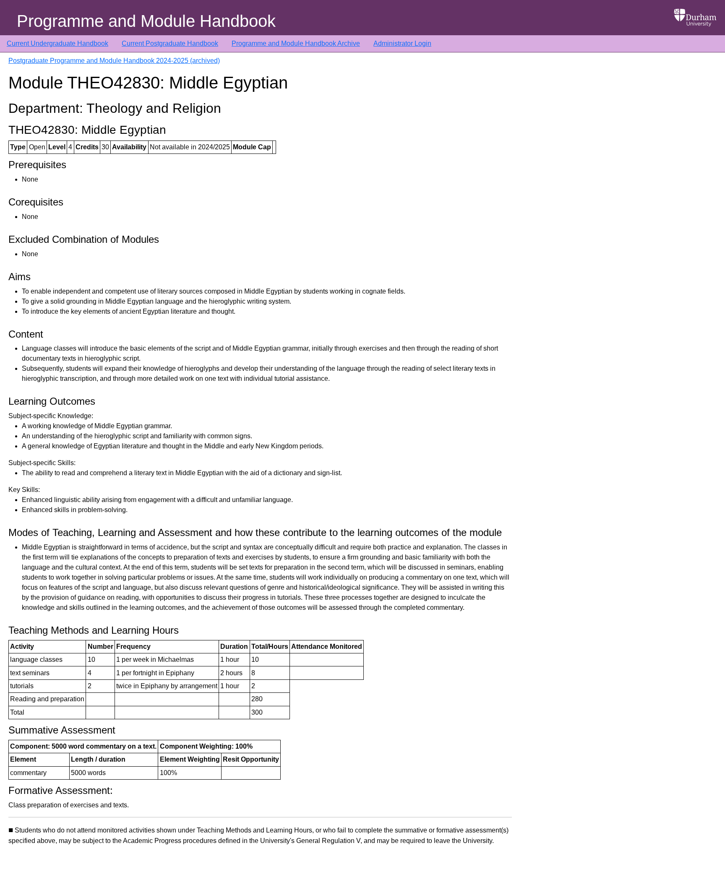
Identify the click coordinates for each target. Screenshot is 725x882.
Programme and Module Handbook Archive (296, 43)
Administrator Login (402, 43)
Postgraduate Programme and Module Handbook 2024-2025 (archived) (114, 60)
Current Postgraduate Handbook (170, 43)
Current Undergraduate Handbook (57, 43)
